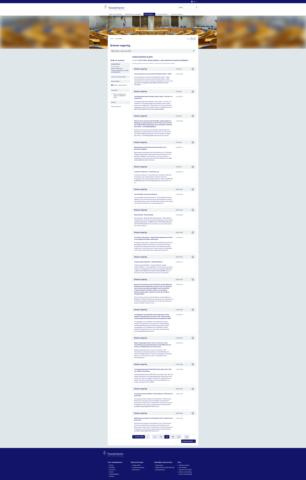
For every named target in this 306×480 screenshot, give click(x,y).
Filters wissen (115, 106)
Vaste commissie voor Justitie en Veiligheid (173, 60)
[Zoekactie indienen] (196, 7)
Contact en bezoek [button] (176, 14)
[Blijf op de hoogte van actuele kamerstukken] (194, 38)
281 (179, 437)
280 (173, 437)
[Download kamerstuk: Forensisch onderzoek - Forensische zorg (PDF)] (193, 167)
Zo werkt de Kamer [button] (162, 14)
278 (161, 437)
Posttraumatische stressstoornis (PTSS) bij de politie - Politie (153, 74)
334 (187, 437)
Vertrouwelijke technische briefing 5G (145, 194)
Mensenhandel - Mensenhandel (143, 215)
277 (155, 437)
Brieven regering (153, 60)
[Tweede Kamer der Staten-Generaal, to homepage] (114, 7)
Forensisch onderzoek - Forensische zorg (146, 172)
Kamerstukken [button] (148, 14)
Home (111, 38)
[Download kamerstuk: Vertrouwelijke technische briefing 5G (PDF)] (193, 189)
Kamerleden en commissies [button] (133, 14)
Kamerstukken (118, 38)
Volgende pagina (187, 441)
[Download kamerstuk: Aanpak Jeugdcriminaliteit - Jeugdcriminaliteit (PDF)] (193, 257)
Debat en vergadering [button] (115, 14)
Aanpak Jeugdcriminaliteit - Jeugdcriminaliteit (148, 262)
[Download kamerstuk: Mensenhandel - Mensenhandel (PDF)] (193, 210)
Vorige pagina (139, 437)
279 (167, 437)
